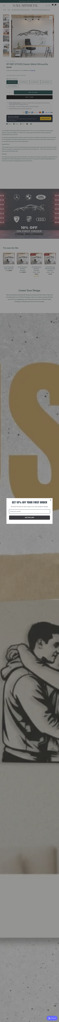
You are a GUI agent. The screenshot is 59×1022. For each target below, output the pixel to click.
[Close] (51, 500)
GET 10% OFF (29, 517)
